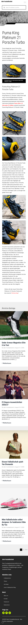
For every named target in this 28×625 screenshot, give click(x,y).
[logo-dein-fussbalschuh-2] (6, 2)
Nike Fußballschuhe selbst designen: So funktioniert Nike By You (14, 522)
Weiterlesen (7, 363)
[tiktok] (10, 613)
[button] (2, 622)
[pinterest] (6, 613)
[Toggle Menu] (25, 2)
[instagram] (3, 613)
